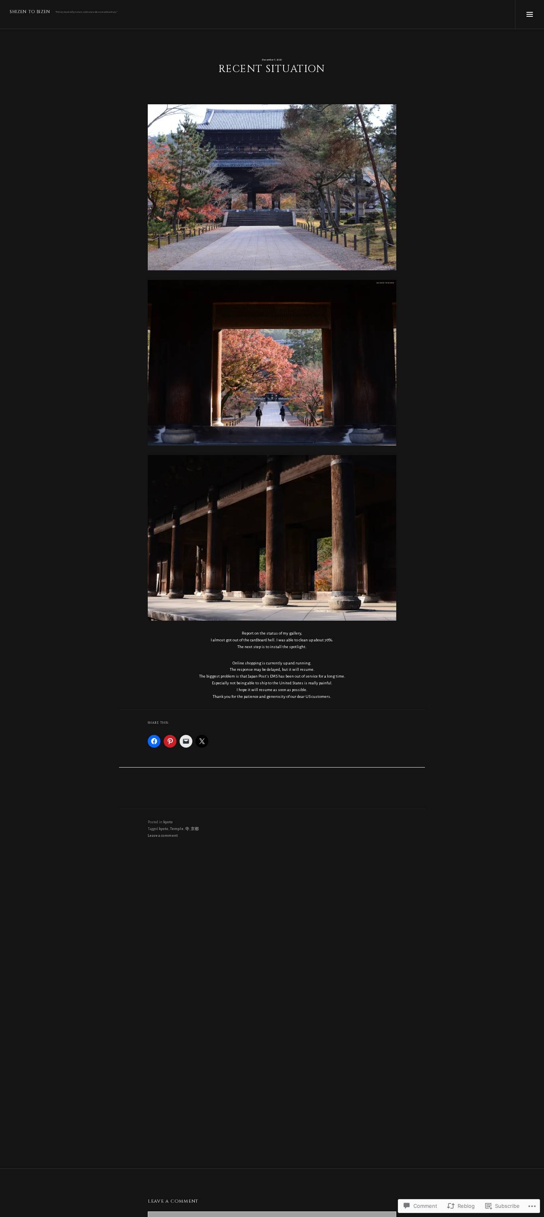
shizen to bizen (30, 12)
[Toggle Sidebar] (529, 14)
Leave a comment (163, 836)
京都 (195, 829)
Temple (177, 829)
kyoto (168, 822)
